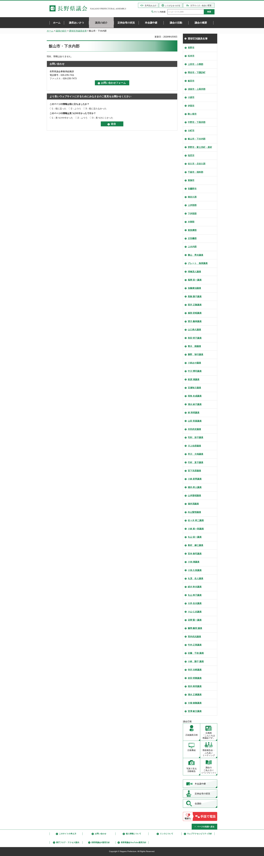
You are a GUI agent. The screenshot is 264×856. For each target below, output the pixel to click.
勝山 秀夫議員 (195, 255)
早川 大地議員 (195, 454)
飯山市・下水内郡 (196, 139)
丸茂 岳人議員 (195, 578)
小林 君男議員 (195, 479)
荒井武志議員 (194, 636)
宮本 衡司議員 (195, 553)
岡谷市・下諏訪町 (196, 72)
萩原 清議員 (193, 379)
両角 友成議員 (195, 396)
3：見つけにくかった (102, 118)
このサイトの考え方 (67, 834)
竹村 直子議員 (195, 462)
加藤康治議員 (194, 288)
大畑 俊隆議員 (195, 703)
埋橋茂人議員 (194, 271)
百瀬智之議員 (194, 388)
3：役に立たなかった (96, 108)
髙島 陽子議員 (195, 296)
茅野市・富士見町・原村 (200, 147)
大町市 (191, 130)
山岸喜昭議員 (194, 495)
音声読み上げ (150, 5)
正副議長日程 (191, 735)
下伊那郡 (192, 213)
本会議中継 (200, 784)
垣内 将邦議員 (195, 686)
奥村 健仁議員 (195, 545)
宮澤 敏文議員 (195, 711)
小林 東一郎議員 (196, 529)
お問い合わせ (100, 834)
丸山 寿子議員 (195, 595)
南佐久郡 (192, 197)
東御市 (191, 180)
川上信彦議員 (194, 446)
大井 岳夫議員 (195, 603)
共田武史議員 (194, 429)
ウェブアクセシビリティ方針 (199, 834)
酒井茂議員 (193, 504)
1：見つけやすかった (62, 118)
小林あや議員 (194, 363)
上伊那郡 (192, 205)
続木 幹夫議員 (195, 587)
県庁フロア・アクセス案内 (67, 842)
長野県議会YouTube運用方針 (133, 842)
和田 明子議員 (195, 338)
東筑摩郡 (192, 230)
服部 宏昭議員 (195, 313)
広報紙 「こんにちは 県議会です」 (209, 735)
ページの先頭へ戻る (206, 827)
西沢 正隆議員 (195, 305)
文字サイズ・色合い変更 (200, 5)
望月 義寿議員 (195, 321)
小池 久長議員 (195, 570)
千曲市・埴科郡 (195, 172)
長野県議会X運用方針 (100, 842)
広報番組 (191, 750)
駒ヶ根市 (192, 114)
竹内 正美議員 (195, 645)
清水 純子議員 (195, 404)
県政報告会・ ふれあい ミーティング (209, 753)
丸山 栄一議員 (195, 537)
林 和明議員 (193, 412)
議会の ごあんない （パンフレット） (208, 770)
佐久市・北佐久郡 (196, 163)
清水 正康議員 (195, 694)
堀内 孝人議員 (195, 487)
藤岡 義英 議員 (195, 628)
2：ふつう (76, 108)
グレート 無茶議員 (198, 263)
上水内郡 (192, 246)
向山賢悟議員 (194, 512)
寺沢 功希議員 (195, 670)
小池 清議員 (193, 562)
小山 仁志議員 (195, 612)
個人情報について (133, 834)
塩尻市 (191, 155)
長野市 (191, 47)
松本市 (191, 56)
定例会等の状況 (202, 793)
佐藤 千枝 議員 (196, 653)
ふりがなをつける (172, 5)
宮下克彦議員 (194, 470)
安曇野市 (192, 188)
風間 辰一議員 (195, 280)
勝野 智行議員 (195, 354)
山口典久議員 (194, 329)
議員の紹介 (61, 31)
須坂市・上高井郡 (196, 89)
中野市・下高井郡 (196, 122)
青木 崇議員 (194, 346)
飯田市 (191, 81)
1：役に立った (59, 108)
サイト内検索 (160, 12)
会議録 (198, 803)
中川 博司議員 (195, 371)
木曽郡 (191, 222)
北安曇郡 (192, 238)
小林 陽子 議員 (196, 661)
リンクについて (166, 834)
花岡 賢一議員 (195, 620)
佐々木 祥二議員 (196, 520)
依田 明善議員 (195, 678)
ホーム (50, 31)
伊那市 (191, 106)
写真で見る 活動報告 (191, 769)
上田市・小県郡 (195, 64)
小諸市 (191, 97)
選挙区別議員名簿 (78, 31)
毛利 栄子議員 (195, 437)
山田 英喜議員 (195, 421)
